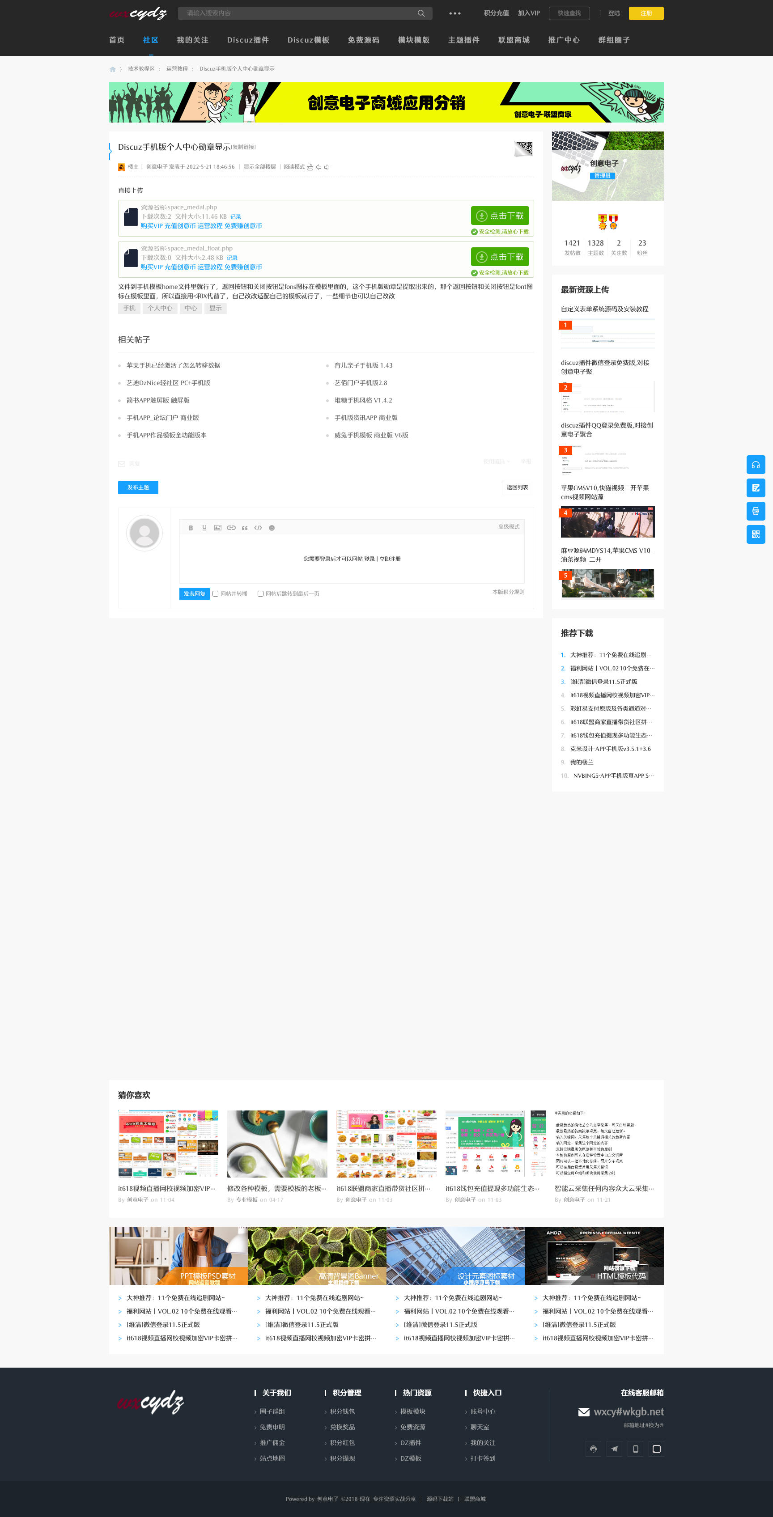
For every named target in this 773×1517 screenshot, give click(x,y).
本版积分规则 (509, 592)
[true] (421, 13)
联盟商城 (514, 40)
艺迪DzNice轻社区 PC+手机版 (168, 383)
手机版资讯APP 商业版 (366, 418)
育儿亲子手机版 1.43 (364, 365)
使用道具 (494, 461)
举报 (526, 461)
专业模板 (247, 1200)
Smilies (271, 527)
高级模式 (509, 527)
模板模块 (412, 1411)
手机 (129, 308)
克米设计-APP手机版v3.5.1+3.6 (606, 749)
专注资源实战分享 (394, 1499)
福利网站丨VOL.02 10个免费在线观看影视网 (622, 668)
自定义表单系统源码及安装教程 (605, 309)
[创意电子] (138, 18)
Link (231, 527)
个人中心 (160, 308)
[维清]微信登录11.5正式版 (599, 681)
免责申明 (272, 1427)
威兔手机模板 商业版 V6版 (371, 435)
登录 (369, 559)
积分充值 (496, 13)
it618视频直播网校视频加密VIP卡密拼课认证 (622, 695)
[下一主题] (327, 167)
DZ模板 (410, 1458)
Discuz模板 (309, 40)
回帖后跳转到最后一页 (292, 594)
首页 (117, 40)
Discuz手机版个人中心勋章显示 (237, 69)
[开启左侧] (110, 151)
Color (204, 527)
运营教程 (177, 69)
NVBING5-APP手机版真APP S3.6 (609, 775)
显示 (215, 308)
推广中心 (564, 40)
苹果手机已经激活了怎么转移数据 (174, 365)
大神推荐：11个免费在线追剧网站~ (611, 655)
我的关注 (193, 40)
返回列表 (517, 487)
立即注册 (390, 559)
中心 (191, 308)
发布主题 (138, 487)
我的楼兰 (577, 762)
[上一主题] (318, 167)
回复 (134, 464)
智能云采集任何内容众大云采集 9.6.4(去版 (617, 1188)
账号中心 (483, 1411)
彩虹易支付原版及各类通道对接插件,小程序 (622, 708)
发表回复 (194, 594)
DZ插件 (410, 1443)
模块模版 (414, 40)
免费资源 (412, 1427)
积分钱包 (342, 1411)
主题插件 (464, 40)
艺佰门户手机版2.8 (361, 383)
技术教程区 (141, 69)
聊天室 (480, 1427)
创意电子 (112, 69)
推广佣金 (272, 1443)
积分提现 (342, 1458)
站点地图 (272, 1458)
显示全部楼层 (260, 167)
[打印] (310, 167)
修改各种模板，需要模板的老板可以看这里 (291, 1188)
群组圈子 (615, 40)
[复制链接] (243, 147)
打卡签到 (483, 1458)
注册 (646, 13)
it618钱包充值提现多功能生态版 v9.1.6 (615, 735)
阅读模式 (294, 167)
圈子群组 (272, 1411)
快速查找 (569, 13)
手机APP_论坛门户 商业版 (163, 418)
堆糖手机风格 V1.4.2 (363, 400)
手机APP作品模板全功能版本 (167, 435)
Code (258, 527)
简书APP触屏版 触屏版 (158, 400)
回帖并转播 (234, 594)
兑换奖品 (342, 1427)
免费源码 (364, 40)
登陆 (614, 13)
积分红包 (342, 1443)
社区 (151, 40)
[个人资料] (571, 177)
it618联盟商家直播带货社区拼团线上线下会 (621, 722)
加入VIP (529, 13)
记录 (235, 217)
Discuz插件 (248, 40)
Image (217, 527)
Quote (244, 527)
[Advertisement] (608, 935)
